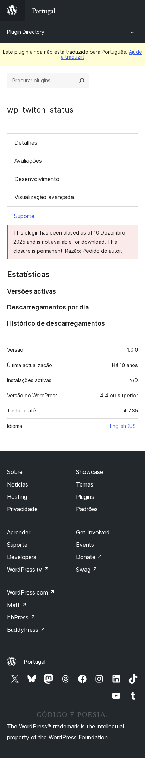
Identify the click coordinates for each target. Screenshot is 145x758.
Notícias (17, 484)
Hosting (17, 496)
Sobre (15, 471)
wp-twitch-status (40, 109)
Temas (84, 484)
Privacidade (22, 509)
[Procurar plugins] (82, 80)
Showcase (89, 471)
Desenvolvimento (36, 178)
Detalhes (25, 142)
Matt (17, 605)
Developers (21, 556)
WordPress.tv (28, 569)
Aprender (18, 532)
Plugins (85, 496)
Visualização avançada (44, 196)
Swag (86, 569)
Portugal (34, 661)
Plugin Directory (25, 32)
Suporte (24, 215)
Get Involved (93, 532)
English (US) (124, 426)
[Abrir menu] (133, 10)
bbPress (21, 617)
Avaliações (28, 160)
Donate (89, 556)
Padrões (87, 509)
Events (85, 544)
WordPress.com (31, 592)
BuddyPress (26, 629)
